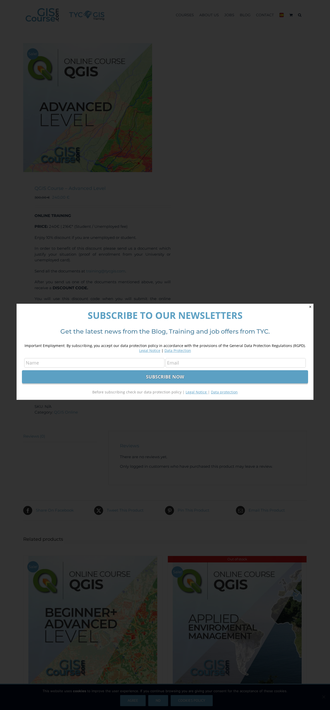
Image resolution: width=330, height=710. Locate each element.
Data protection (224, 392)
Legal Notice (149, 350)
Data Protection (177, 350)
